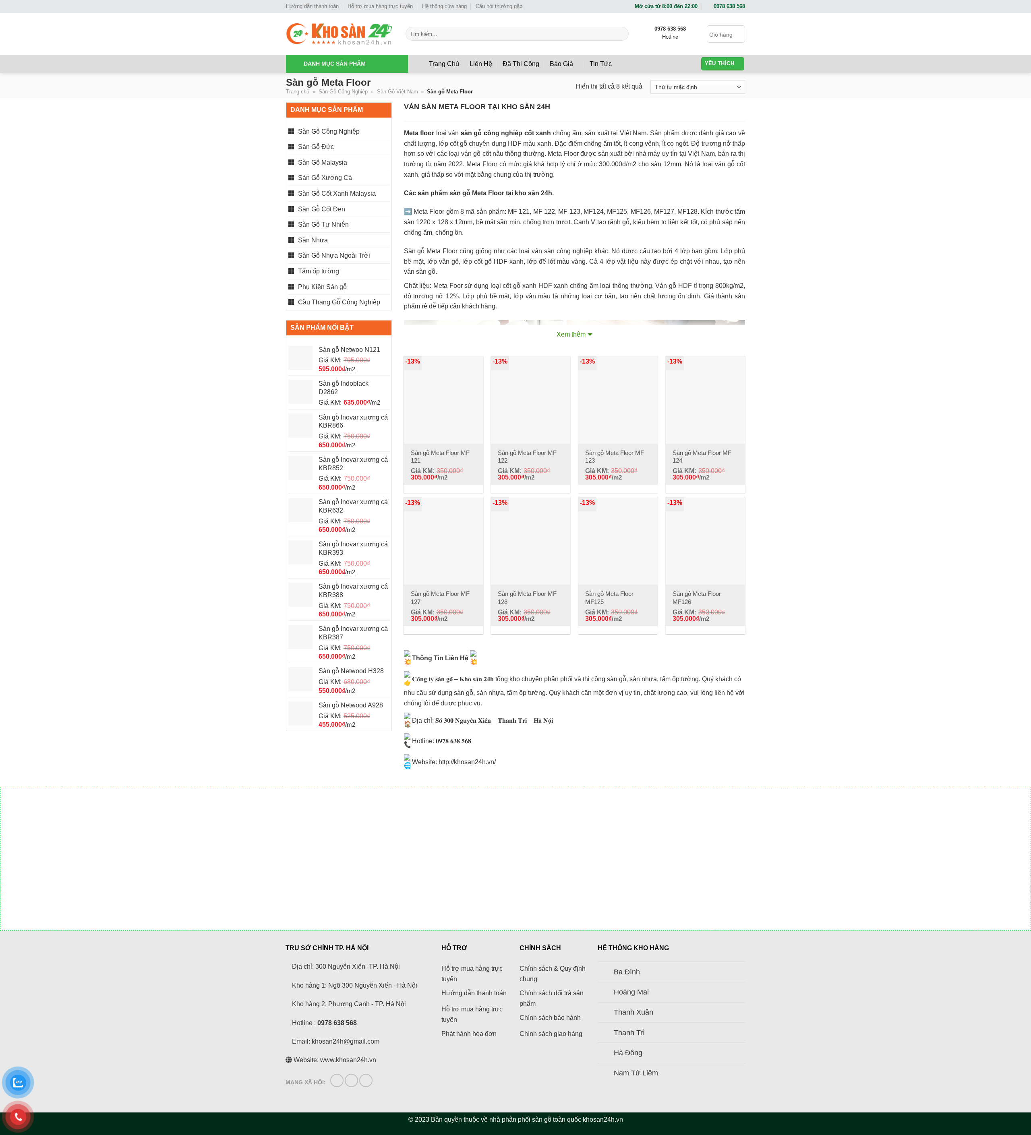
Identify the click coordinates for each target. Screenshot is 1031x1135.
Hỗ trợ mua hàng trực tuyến (380, 6)
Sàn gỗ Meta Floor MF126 (697, 597)
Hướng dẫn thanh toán (312, 6)
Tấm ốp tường (318, 271)
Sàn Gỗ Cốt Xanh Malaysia (337, 193)
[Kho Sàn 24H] (339, 34)
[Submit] (621, 34)
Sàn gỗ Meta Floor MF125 (609, 597)
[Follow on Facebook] (337, 1080)
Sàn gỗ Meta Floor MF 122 (527, 456)
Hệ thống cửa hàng (444, 6)
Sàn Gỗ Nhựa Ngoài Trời (334, 255)
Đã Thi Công (521, 63)
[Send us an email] (351, 1080)
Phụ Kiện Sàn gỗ (322, 286)
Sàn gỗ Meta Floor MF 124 (702, 456)
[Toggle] (605, 973)
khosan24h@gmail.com (345, 1041)
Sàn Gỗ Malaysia (322, 162)
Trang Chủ (444, 63)
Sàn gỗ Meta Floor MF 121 (440, 456)
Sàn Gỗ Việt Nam (397, 92)
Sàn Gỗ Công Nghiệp (343, 92)
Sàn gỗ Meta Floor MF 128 (527, 597)
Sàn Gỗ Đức (316, 146)
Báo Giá (561, 63)
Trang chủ (297, 92)
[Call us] (366, 1080)
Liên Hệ (481, 63)
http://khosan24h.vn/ (467, 762)
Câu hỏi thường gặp (499, 6)
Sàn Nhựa (313, 240)
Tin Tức (601, 63)
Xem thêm (571, 334)
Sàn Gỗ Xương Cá (325, 177)
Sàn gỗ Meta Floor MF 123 (614, 456)
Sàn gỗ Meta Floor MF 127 (440, 597)
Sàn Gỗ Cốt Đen (321, 209)
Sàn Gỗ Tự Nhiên (323, 224)
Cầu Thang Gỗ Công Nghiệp (339, 302)
